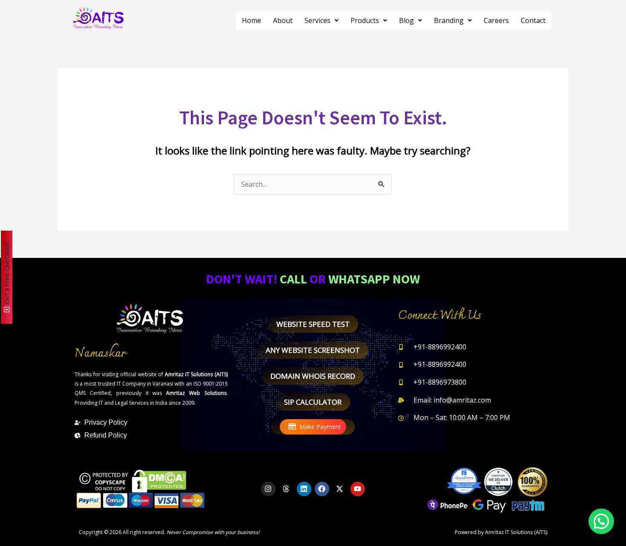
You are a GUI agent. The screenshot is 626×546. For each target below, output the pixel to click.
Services (317, 20)
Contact (533, 20)
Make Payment (320, 427)
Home (251, 20)
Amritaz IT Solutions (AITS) (516, 532)
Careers (496, 20)
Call (293, 279)
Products (364, 20)
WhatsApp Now (374, 279)
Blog (406, 20)
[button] (322, 20)
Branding (449, 20)
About (283, 20)
